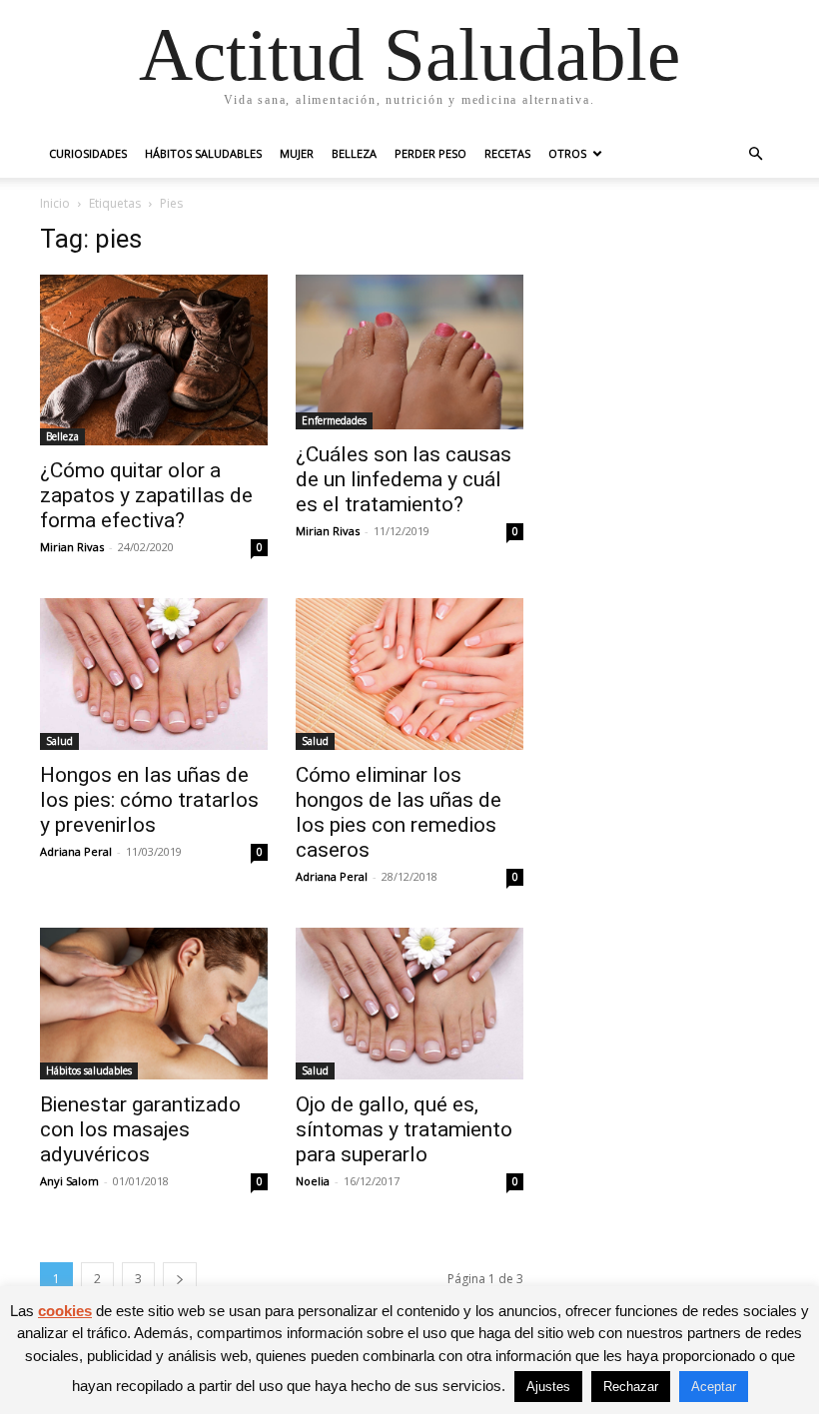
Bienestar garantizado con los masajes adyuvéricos (140, 1129)
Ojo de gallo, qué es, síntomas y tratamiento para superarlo (404, 1129)
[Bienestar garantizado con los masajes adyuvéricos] (154, 1003)
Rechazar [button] (630, 1386)
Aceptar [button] (713, 1386)
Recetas (507, 153)
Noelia (313, 1180)
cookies (65, 1310)
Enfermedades (334, 420)
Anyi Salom (69, 1180)
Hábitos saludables (203, 153)
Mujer (297, 153)
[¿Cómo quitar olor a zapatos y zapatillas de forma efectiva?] (154, 360)
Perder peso (430, 153)
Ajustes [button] (548, 1386)
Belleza (354, 153)
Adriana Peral (76, 851)
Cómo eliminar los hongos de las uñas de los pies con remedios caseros (398, 812)
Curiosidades (88, 153)
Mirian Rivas (72, 546)
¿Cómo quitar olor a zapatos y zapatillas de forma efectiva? (146, 495)
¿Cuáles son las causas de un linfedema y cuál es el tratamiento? (403, 479)
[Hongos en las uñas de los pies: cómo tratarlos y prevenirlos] (154, 674)
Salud (59, 741)
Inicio (55, 203)
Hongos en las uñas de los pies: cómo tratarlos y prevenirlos (149, 800)
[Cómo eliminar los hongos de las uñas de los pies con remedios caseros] (409, 674)
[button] (755, 154)
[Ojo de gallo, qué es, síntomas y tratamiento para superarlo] (409, 1003)
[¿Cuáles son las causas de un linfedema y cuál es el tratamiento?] (409, 352)
